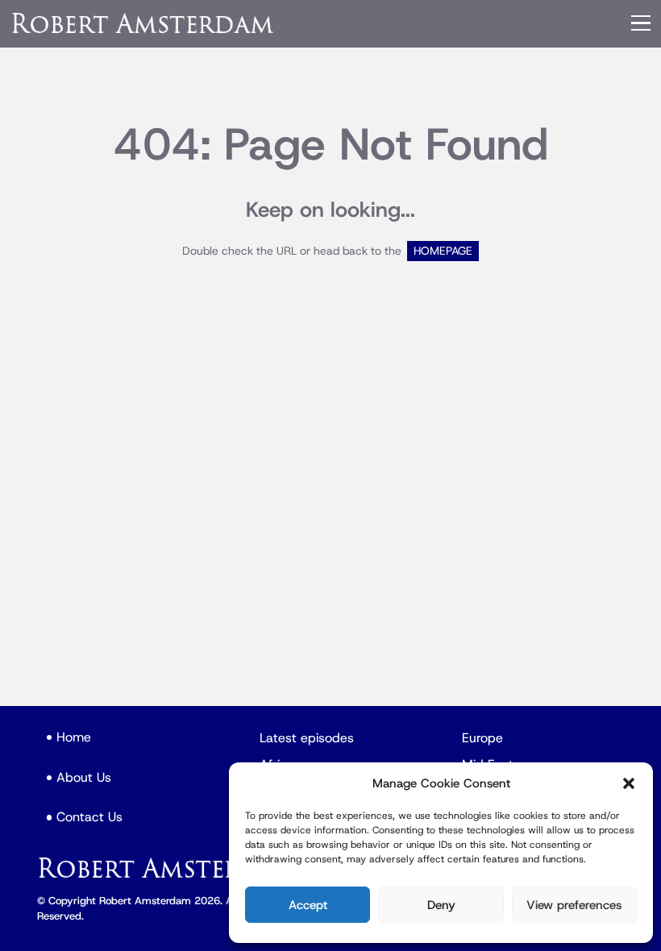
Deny (441, 905)
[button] (629, 783)
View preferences (574, 905)
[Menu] (641, 23)
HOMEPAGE (443, 251)
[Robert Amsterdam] (143, 22)
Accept (308, 905)
